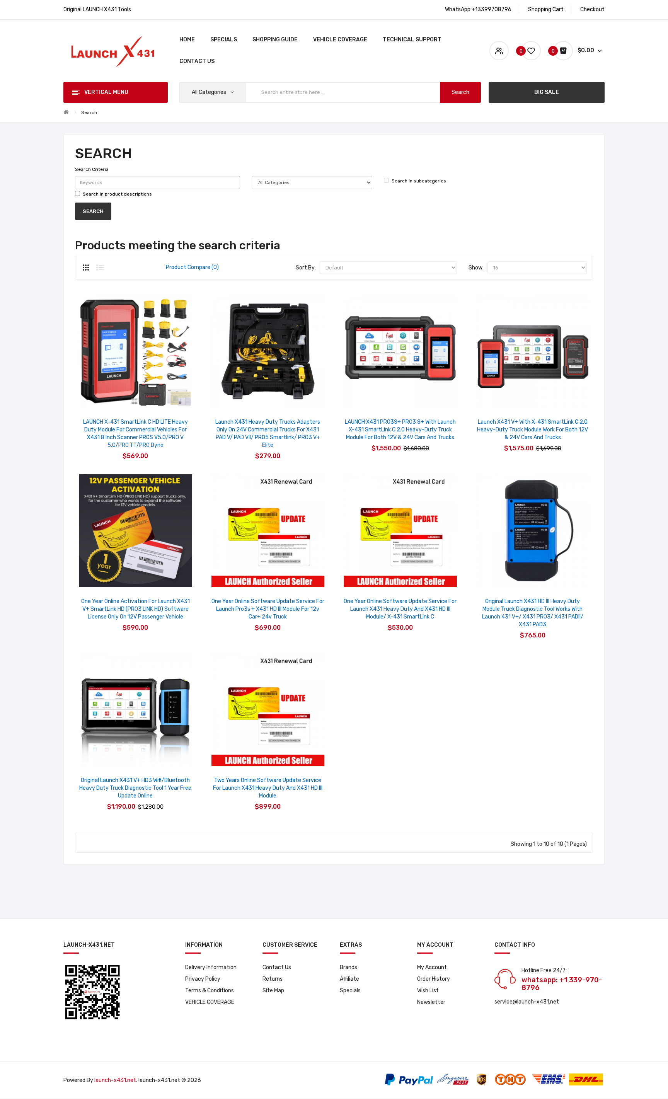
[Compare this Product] (156, 398)
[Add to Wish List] (135, 398)
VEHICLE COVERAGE (209, 1002)
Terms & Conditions (209, 990)
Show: (476, 267)
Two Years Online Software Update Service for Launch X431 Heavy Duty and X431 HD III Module (267, 788)
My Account (432, 967)
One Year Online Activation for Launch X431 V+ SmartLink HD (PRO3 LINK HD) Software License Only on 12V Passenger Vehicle (135, 609)
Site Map (273, 990)
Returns (272, 979)
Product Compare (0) (192, 267)
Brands (348, 967)
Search (89, 112)
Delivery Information (211, 967)
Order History (433, 979)
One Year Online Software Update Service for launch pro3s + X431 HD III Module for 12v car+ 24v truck (267, 609)
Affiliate (349, 979)
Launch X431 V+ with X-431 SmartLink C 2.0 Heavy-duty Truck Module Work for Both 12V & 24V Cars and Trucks (532, 430)
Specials (350, 990)
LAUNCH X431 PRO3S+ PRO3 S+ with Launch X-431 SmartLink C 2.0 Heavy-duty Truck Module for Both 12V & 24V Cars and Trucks (400, 430)
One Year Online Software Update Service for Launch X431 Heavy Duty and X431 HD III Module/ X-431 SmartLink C (400, 609)
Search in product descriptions (117, 194)
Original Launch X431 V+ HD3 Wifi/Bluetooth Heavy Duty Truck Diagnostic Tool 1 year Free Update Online (135, 788)
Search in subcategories (419, 181)
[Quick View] (115, 398)
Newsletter (431, 1002)
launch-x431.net (115, 1080)
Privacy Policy (202, 979)
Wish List (428, 990)
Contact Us (276, 967)
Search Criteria (92, 169)
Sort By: (306, 267)
